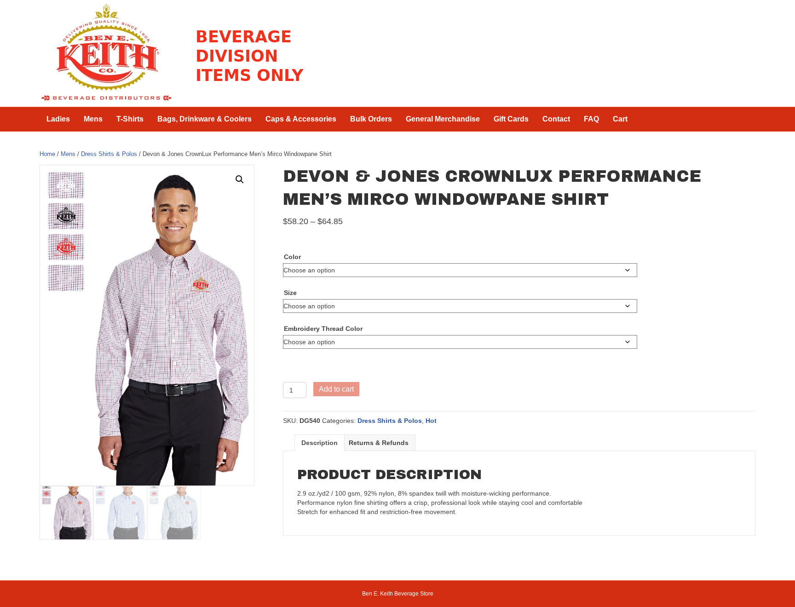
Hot (431, 420)
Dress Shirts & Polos (109, 153)
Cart (620, 119)
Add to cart (336, 389)
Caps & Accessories (300, 119)
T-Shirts (130, 119)
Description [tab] (319, 442)
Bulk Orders (371, 119)
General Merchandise (443, 119)
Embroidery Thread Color (323, 328)
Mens (93, 119)
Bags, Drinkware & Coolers (204, 119)
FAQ (591, 119)
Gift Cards (511, 119)
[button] (239, 179)
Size (290, 292)
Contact (556, 119)
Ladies (58, 119)
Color (292, 256)
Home (47, 153)
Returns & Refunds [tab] (379, 442)
